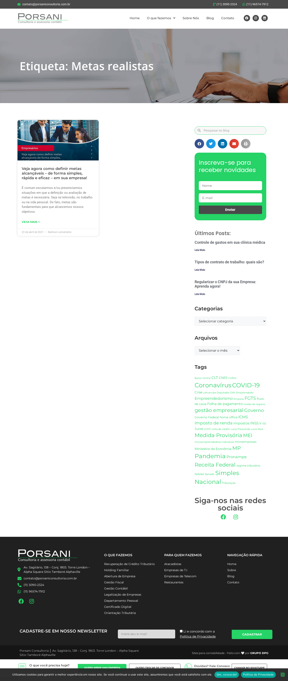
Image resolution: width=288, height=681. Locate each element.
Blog (210, 18)
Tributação (229, 483)
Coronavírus (213, 385)
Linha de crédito (220, 429)
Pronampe (236, 457)
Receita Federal (215, 464)
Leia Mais (200, 250)
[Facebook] (247, 18)
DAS (232, 392)
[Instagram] (256, 18)
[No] (283, 675)
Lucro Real (257, 429)
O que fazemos (159, 18)
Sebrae (199, 474)
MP (236, 448)
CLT (214, 377)
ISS (264, 423)
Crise (198, 392)
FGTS (250, 398)
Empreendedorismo (214, 398)
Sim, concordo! (227, 674)
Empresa (239, 398)
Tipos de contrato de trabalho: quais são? (229, 262)
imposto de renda (214, 422)
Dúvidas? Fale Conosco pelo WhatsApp (212, 668)
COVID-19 (246, 385)
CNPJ (223, 378)
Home (135, 18)
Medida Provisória (218, 435)
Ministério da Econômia (213, 449)
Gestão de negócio (254, 404)
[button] (199, 143)
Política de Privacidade (258, 674)
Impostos (241, 423)
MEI (247, 435)
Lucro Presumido (240, 429)
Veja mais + (31, 221)
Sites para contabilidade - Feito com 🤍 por (230, 653)
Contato (227, 18)
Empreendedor (245, 392)
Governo (254, 410)
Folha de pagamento (225, 404)
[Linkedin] (264, 18)
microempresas (245, 441)
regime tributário (248, 465)
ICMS (243, 417)
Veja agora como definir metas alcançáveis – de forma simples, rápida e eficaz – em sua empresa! (54, 173)
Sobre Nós (191, 18)
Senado (209, 474)
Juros (199, 429)
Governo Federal (207, 417)
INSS (254, 423)
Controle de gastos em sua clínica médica (230, 242)
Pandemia (210, 456)
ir (260, 423)
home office (228, 417)
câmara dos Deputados (216, 392)
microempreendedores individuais (214, 441)
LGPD (207, 429)
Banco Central (203, 378)
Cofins (232, 378)
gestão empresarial (219, 410)
